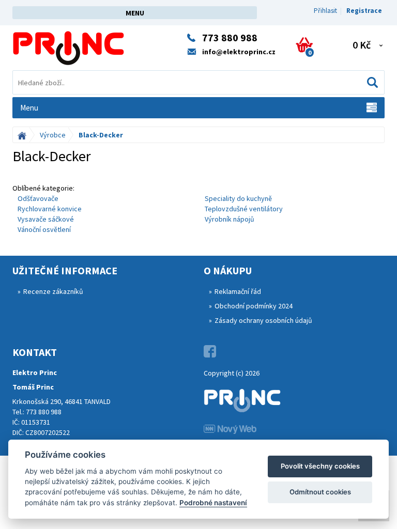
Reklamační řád (238, 291)
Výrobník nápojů (229, 219)
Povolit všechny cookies (320, 466)
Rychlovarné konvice (50, 208)
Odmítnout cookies (320, 492)
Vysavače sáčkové (46, 219)
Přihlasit (325, 10)
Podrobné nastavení (213, 503)
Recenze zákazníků (53, 291)
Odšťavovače (38, 198)
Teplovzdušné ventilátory (244, 208)
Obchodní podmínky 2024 (254, 305)
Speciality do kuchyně (238, 198)
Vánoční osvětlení (44, 229)
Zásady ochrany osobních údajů (263, 320)
